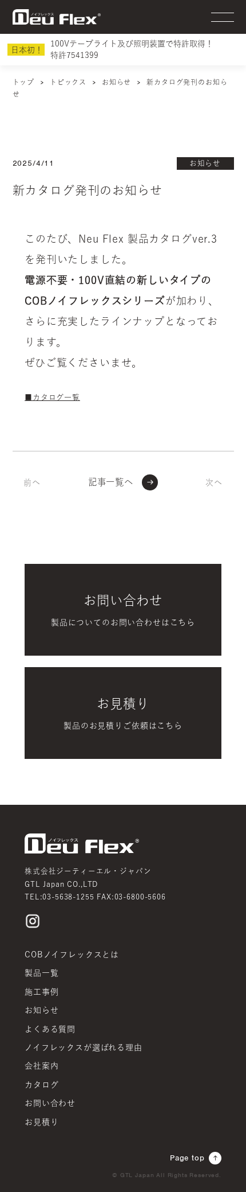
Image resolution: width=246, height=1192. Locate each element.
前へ (32, 482)
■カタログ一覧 (52, 397)
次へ (214, 482)
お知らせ (205, 163)
